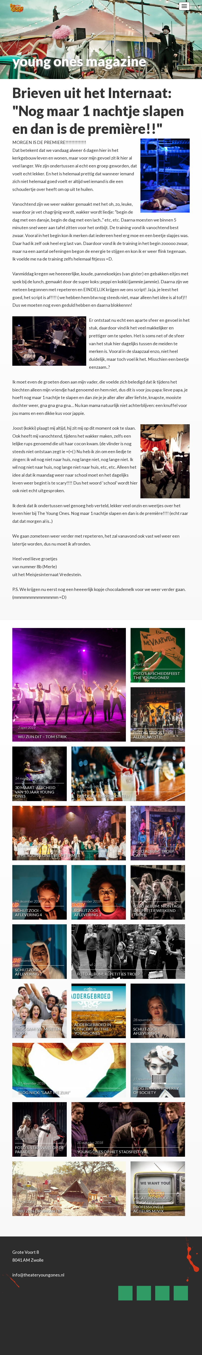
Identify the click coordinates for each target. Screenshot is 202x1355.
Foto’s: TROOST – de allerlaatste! (153, 734)
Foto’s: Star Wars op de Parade (39, 1149)
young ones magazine (79, 61)
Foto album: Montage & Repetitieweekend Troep (157, 910)
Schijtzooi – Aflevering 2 (28, 971)
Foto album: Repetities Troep (108, 973)
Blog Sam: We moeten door (38, 1031)
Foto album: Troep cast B (153, 853)
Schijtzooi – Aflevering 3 (87, 912)
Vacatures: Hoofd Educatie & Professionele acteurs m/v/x (152, 1204)
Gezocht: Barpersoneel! (103, 796)
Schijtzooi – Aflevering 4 (28, 912)
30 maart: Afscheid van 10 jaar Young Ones (35, 791)
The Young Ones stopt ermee (49, 855)
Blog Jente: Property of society (156, 1090)
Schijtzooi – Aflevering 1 (146, 1031)
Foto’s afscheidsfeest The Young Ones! (156, 675)
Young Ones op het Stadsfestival (113, 1151)
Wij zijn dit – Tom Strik (42, 736)
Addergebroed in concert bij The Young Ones (92, 1028)
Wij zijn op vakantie (39, 1211)
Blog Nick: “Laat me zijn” (44, 1092)
